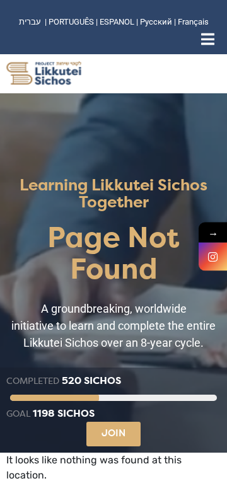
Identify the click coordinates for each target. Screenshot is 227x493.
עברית (30, 21)
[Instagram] (213, 257)
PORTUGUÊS (71, 21)
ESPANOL (117, 21)
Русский (157, 21)
